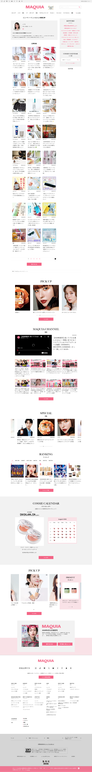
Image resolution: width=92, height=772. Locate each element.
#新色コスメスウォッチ (72, 35)
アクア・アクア (24, 547)
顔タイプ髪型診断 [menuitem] (73, 702)
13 (66, 531)
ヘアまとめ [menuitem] (48, 691)
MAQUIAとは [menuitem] (26, 726)
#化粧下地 (76, 41)
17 (54, 534)
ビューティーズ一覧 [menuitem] (15, 702)
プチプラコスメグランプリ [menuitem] (28, 704)
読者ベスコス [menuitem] (25, 702)
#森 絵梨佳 (65, 32)
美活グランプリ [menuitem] (73, 687)
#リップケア (70, 41)
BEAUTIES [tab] (51, 460)
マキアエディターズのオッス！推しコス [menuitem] (51, 701)
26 (62, 537)
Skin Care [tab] (17, 460)
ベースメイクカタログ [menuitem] (27, 691)
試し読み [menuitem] (25, 718)
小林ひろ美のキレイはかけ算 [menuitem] (51, 704)
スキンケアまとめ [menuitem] (14, 689)
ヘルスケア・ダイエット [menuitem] (74, 689)
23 (50, 537)
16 (50, 534)
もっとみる (46, 319)
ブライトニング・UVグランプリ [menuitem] (28, 707)
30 (50, 540)
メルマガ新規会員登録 (46, 677)
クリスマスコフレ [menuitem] (38, 687)
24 (54, 537)
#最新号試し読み (70, 46)
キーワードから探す (70, 63)
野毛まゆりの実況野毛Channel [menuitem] (50, 710)
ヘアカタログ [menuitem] (49, 689)
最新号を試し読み (49, 644)
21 (70, 534)
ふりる (24, 24)
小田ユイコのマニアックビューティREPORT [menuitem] (51, 707)
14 (70, 531)
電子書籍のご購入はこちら (65, 644)
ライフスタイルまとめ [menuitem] (39, 702)
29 (74, 537)
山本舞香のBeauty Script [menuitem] (51, 714)
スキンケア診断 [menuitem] (14, 691)
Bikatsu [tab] (35, 460)
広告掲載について (33, 756)
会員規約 (73, 756)
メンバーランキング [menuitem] (15, 706)
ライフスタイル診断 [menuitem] (38, 704)
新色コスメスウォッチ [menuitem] (39, 691)
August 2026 (62, 519)
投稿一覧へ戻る (34, 264)
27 (66, 537)
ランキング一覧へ (46, 490)
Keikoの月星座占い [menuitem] (61, 700)
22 (74, 534)
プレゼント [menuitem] (25, 720)
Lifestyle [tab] (45, 460)
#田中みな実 (75, 32)
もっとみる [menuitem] (78, 12)
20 (66, 534)
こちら (57, 752)
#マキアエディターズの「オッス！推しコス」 (70, 37)
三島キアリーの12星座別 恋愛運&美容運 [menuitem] (63, 703)
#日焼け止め (65, 41)
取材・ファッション (33, 738)
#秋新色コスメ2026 (75, 30)
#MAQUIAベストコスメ (70, 28)
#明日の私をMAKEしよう (70, 25)
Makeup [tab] (23, 460)
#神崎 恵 (65, 35)
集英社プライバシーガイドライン (60, 756)
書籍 (48, 738)
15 (74, 531)
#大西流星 (70, 32)
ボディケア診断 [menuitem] (61, 691)
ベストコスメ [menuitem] (25, 700)
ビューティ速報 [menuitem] (38, 693)
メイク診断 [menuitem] (25, 693)
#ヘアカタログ (74, 39)
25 (58, 537)
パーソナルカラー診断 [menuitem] (74, 700)
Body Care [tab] (29, 460)
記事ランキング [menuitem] (14, 704)
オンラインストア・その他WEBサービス (71, 738)
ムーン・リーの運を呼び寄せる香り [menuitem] (63, 708)
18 (58, 534)
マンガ (12, 738)
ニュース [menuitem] (13, 687)
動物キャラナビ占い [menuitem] (62, 705)
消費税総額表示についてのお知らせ (46, 744)
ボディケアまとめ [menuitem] (61, 689)
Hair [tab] (40, 460)
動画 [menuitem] (24, 722)
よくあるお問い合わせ (45, 756)
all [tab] (12, 460)
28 (70, 537)
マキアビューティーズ (19, 271)
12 (62, 531)
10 (54, 531)
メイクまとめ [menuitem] (25, 689)
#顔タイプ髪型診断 (67, 39)
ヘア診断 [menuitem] (48, 693)
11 (58, 531)
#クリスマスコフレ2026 (66, 30)
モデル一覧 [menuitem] (25, 724)
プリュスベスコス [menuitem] (26, 709)
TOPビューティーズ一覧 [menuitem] (16, 700)
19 (62, 534)
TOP (13, 271)
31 (54, 540)
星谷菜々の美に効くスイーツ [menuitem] (51, 712)
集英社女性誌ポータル (85, 1)
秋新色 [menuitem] (36, 689)
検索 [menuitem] (12, 722)
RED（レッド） (34, 547)
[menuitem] (16, 684)
